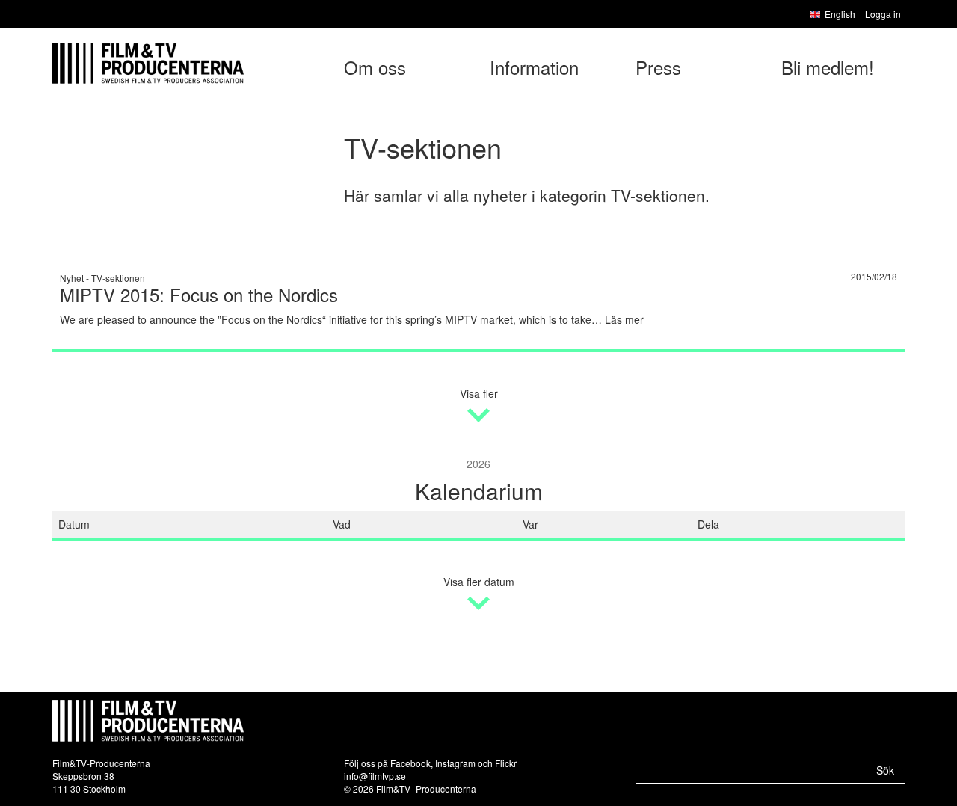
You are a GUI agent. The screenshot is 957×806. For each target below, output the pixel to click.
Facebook (410, 763)
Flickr (506, 763)
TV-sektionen (118, 277)
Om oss (375, 67)
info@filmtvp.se (375, 775)
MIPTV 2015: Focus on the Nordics (199, 294)
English (840, 13)
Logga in (883, 13)
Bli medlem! (827, 67)
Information (534, 67)
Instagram (455, 763)
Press (658, 67)
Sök (885, 770)
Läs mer (624, 319)
